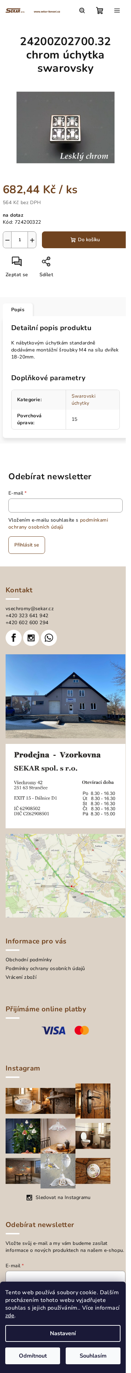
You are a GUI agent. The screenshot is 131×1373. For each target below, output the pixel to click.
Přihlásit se (26, 545)
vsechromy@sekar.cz (30, 608)
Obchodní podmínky (29, 959)
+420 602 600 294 (27, 622)
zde (9, 1315)
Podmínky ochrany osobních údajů (45, 968)
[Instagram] (31, 638)
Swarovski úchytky (84, 399)
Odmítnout (33, 1356)
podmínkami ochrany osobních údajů (58, 523)
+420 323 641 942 (27, 615)
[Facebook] (14, 638)
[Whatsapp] (49, 638)
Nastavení (63, 1333)
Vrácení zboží (21, 977)
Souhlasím (93, 1356)
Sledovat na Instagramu (63, 1197)
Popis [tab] (17, 309)
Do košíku (89, 239)
